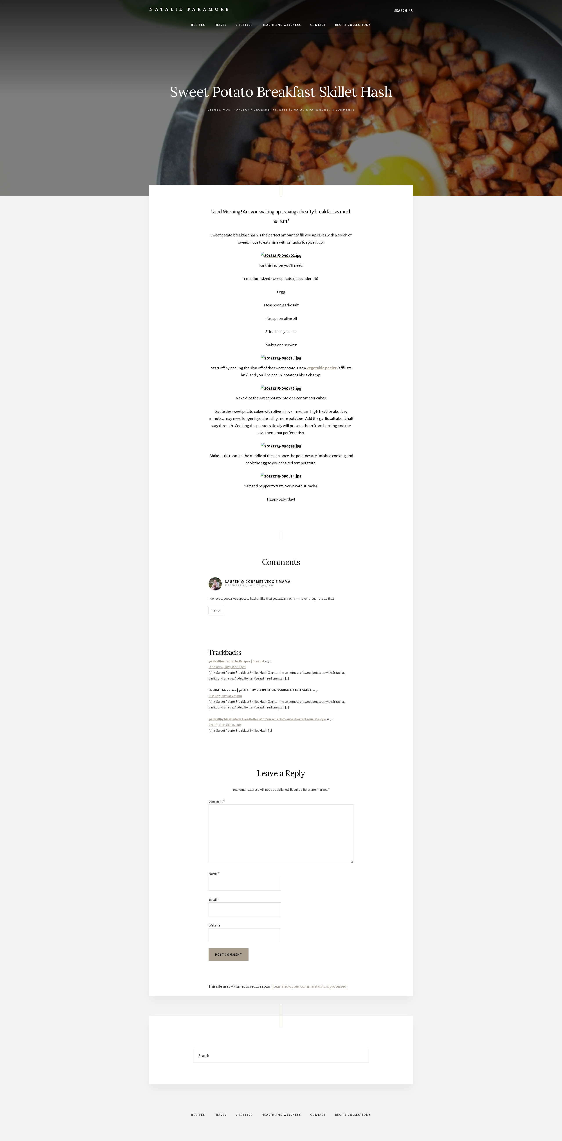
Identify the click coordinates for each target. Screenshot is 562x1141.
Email (214, 899)
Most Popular (236, 109)
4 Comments (343, 109)
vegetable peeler (322, 368)
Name (214, 874)
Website (214, 925)
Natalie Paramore (190, 9)
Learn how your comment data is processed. (310, 986)
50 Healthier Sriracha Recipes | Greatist (236, 661)
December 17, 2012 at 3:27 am (249, 585)
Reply (216, 610)
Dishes (213, 109)
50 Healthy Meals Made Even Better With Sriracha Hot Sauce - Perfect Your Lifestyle (267, 719)
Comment (216, 801)
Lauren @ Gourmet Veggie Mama (258, 581)
